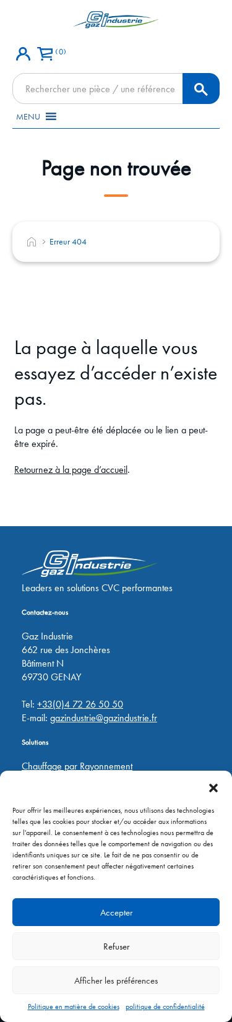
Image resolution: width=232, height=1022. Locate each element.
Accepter (116, 912)
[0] (45, 50)
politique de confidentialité (165, 1006)
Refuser (116, 946)
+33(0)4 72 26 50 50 (80, 704)
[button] (213, 786)
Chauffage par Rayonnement (77, 766)
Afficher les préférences (116, 980)
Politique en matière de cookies (73, 1006)
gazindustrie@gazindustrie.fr (103, 717)
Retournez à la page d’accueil (70, 469)
